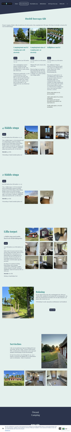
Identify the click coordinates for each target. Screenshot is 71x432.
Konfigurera (7, 430)
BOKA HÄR (52, 309)
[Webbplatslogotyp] (7, 4)
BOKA (15, 58)
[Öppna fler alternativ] (67, 3)
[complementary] (65, 429)
